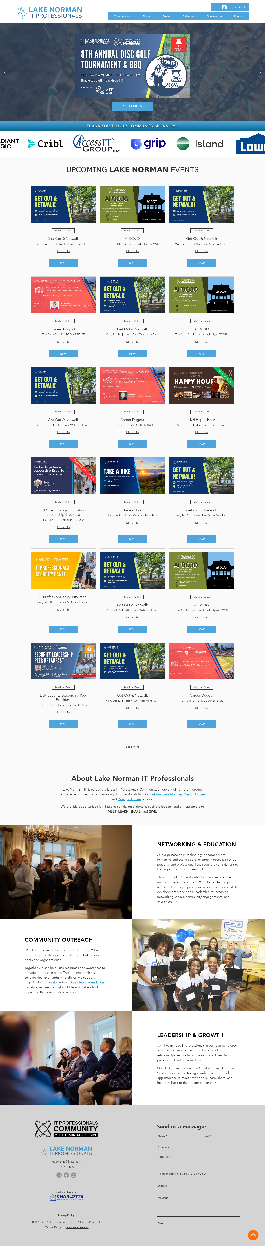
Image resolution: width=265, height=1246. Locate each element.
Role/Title (164, 1156)
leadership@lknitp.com (66, 1161)
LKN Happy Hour (201, 419)
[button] (122, 16)
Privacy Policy (66, 1215)
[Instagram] (73, 1175)
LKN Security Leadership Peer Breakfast (63, 697)
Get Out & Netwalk (63, 238)
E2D (54, 982)
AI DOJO (132, 238)
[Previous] (5, 72)
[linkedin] (59, 1175)
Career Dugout (63, 329)
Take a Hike (132, 510)
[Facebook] (66, 1175)
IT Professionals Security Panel (63, 597)
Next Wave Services (77, 1227)
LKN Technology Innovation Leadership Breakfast (63, 512)
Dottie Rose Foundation (86, 982)
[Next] (260, 72)
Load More (132, 746)
